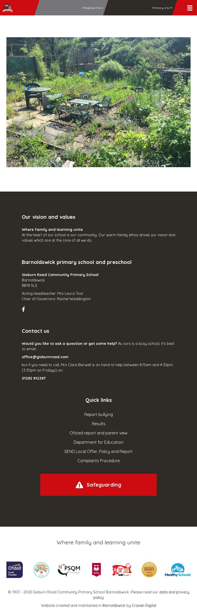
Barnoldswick (113, 605)
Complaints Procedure (98, 460)
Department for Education (98, 442)
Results (98, 423)
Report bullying (98, 414)
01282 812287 (34, 378)
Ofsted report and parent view (98, 432)
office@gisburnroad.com (45, 357)
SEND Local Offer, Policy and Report (98, 451)
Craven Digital (144, 605)
